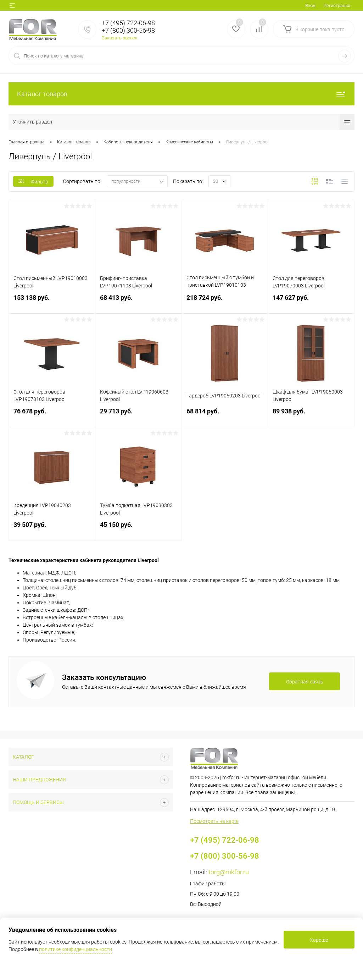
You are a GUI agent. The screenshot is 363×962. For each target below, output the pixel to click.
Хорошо (319, 940)
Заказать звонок (120, 37)
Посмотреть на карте (214, 821)
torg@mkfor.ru (228, 872)
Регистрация (337, 5)
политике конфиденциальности (75, 949)
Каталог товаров (42, 94)
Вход (310, 5)
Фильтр (39, 182)
